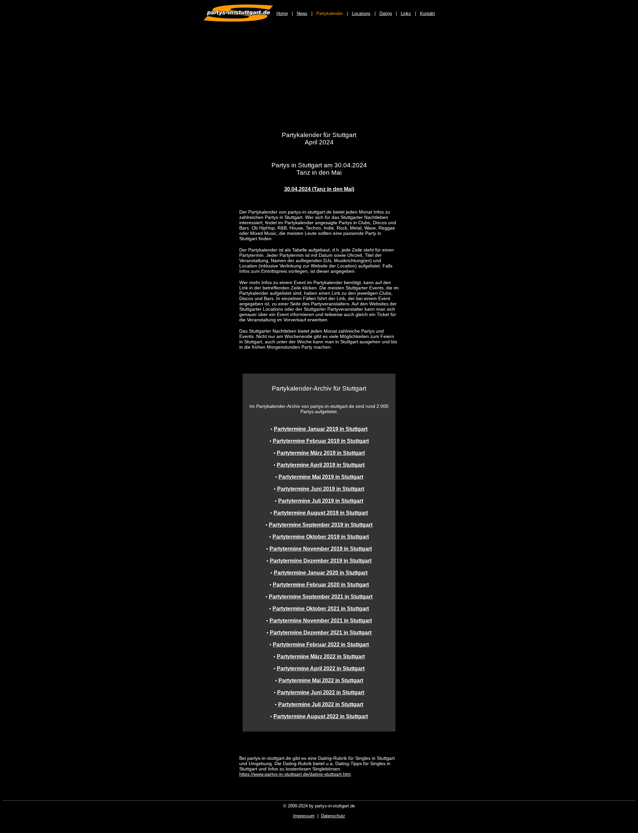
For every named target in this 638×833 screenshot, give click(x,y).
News (302, 13)
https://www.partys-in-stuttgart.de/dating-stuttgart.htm (295, 774)
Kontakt (427, 13)
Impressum (304, 815)
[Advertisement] (319, 80)
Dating (385, 13)
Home (282, 13)
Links (406, 13)
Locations (361, 13)
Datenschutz (333, 815)
